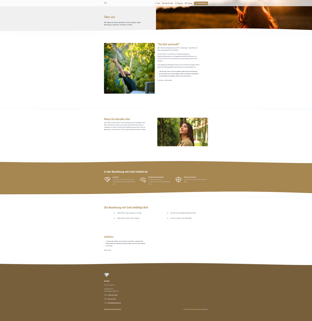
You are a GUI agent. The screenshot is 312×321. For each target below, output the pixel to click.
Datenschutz (117, 309)
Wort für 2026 (169, 3)
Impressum (111, 309)
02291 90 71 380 (113, 295)
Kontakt (106, 309)
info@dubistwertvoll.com (114, 303)
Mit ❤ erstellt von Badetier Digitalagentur (195, 309)
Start (158, 3)
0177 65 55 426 (112, 299)
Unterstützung (202, 3)
